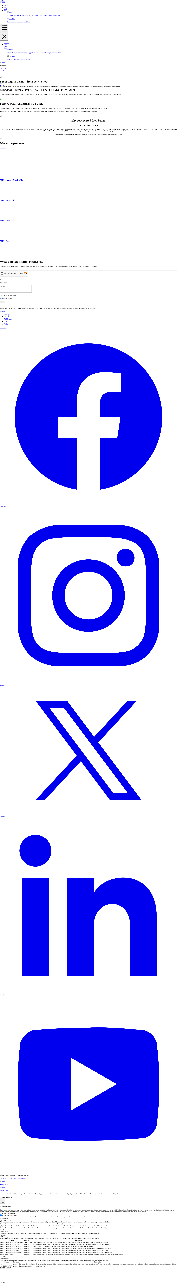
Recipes (6, 318)
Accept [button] (10, 1197)
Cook (5, 7)
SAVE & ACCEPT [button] (5, 1268)
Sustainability (8, 319)
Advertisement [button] (4, 1218)
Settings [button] (2, 1197)
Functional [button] (3, 1230)
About (5, 323)
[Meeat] (2, 1)
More (5, 10)
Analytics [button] (3, 1256)
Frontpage (7, 315)
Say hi (5, 9)
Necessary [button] (3, 1235)
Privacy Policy (13, 1178)
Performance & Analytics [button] (7, 1213)
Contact (6, 324)
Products (6, 5)
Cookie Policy (4, 1178)
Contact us (3, 68)
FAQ (5, 321)
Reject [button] (6, 1197)
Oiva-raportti (21, 1178)
